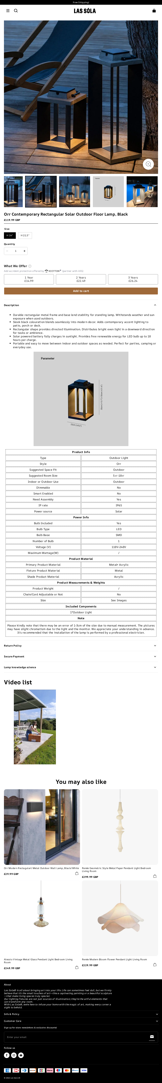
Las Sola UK (15, 1078)
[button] (8, 11)
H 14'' (10, 235)
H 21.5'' (25, 235)
